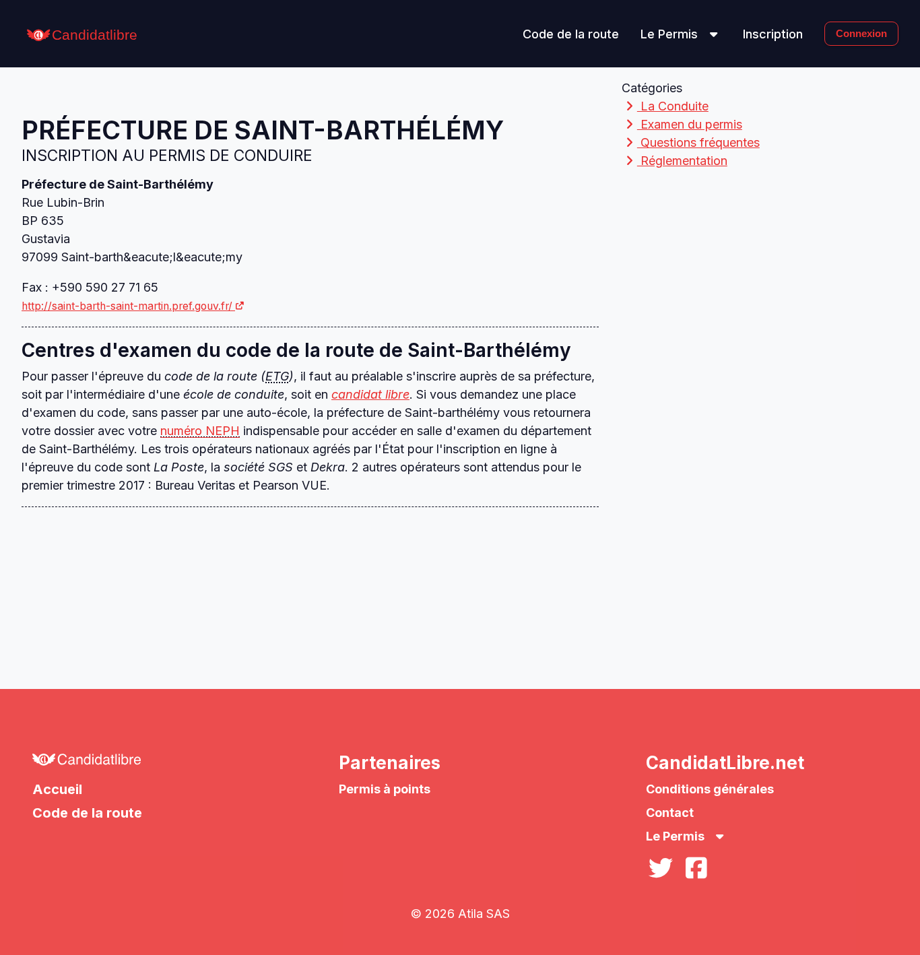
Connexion (861, 33)
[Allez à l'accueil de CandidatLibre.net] (153, 763)
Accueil (57, 789)
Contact (670, 812)
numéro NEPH (200, 431)
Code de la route (571, 34)
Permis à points (384, 789)
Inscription (773, 34)
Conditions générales (710, 789)
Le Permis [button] (670, 34)
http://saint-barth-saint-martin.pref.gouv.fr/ (127, 306)
